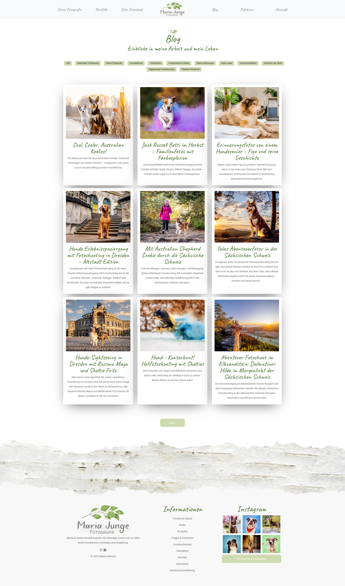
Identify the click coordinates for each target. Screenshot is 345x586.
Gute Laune (226, 63)
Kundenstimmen (182, 544)
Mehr (172, 422)
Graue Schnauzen (205, 63)
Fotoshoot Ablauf (182, 518)
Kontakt (282, 9)
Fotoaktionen (136, 63)
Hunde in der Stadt (273, 63)
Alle (68, 63)
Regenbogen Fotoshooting (161, 69)
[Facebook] (105, 550)
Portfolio (101, 9)
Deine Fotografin (70, 9)
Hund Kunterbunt (248, 63)
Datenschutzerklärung (182, 570)
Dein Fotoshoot (131, 9)
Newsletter (182, 550)
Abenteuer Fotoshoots (88, 63)
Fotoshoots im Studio (179, 63)
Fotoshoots (155, 63)
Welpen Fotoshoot (191, 69)
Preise (182, 525)
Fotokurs (246, 9)
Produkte (182, 531)
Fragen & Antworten (182, 538)
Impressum (182, 563)
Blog (215, 9)
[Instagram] (101, 550)
